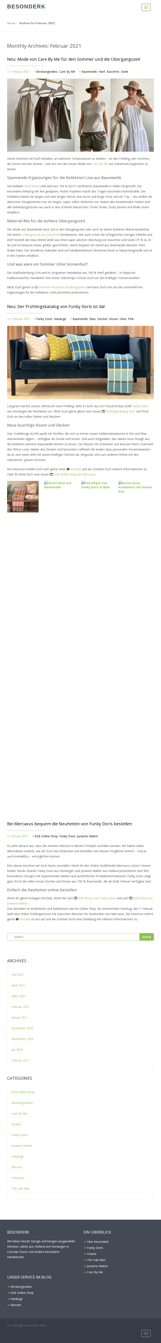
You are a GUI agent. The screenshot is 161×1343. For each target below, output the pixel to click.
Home (11, 23)
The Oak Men (21, 1188)
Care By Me (67, 72)
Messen (17, 1167)
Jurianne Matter (87, 836)
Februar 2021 (21, 1007)
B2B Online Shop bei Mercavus (75, 474)
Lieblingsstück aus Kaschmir (41, 235)
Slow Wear (31, 186)
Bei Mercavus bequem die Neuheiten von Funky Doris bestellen (69, 824)
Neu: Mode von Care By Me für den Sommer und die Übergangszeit (73, 59)
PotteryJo (18, 1178)
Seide (124, 72)
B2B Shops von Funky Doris (97, 898)
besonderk (26, 6)
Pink (131, 319)
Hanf (102, 72)
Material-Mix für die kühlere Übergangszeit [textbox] (46, 221)
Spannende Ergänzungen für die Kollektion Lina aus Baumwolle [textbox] (64, 178)
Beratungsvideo (47, 72)
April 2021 (18, 985)
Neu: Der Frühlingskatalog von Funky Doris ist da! (56, 306)
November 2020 (23, 1039)
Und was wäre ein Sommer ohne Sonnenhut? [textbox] (48, 264)
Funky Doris (44, 319)
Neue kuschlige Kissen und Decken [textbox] (38, 425)
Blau (93, 319)
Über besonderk (98, 1242)
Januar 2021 (20, 1017)
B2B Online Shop (46, 836)
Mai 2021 (18, 975)
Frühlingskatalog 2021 (120, 411)
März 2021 (19, 996)
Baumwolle (89, 72)
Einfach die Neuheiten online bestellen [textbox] (42, 890)
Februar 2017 (21, 1060)
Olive (123, 319)
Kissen (113, 319)
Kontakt (75, 469)
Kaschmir (113, 72)
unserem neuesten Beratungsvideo (62, 287)
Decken (102, 319)
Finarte (16, 1124)
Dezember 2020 (22, 1028)
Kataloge (60, 319)
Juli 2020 (17, 1050)
